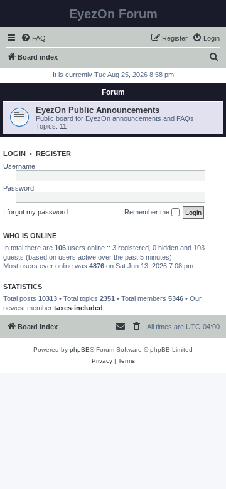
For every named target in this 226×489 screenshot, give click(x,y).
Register (53, 153)
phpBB (80, 349)
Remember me (147, 212)
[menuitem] (33, 38)
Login (14, 153)
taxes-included (78, 308)
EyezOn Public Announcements (97, 110)
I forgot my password (35, 212)
